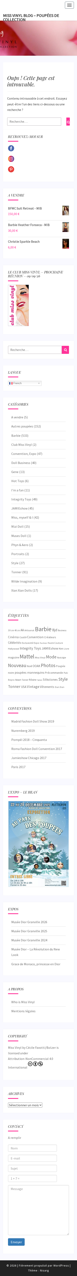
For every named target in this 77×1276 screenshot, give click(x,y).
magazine (13, 657)
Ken (61, 648)
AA (22, 630)
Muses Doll (18, 536)
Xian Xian (59, 687)
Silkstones (50, 679)
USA (23, 687)
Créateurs (50, 637)
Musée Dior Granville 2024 (29, 940)
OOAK (36, 666)
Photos (48, 665)
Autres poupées (22, 426)
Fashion (43, 643)
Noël (29, 666)
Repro (11, 679)
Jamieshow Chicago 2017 (28, 758)
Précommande (54, 672)
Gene (14, 472)
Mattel (27, 656)
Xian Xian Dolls (21, 590)
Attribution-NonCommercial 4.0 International (30, 1063)
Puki (66, 672)
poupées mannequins (29, 672)
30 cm (11, 630)
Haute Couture (55, 643)
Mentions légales (23, 1011)
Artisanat (29, 630)
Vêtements (47, 687)
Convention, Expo (23, 454)
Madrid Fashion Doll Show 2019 (32, 721)
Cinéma (13, 637)
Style (14, 563)
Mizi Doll (17, 526)
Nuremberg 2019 (23, 731)
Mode (51, 657)
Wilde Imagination (24, 581)
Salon (39, 680)
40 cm (17, 630)
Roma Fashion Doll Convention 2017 (36, 749)
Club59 (22, 637)
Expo (36, 642)
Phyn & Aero (19, 545)
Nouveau (17, 665)
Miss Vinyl (40, 657)
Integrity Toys (21, 499)
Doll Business (20, 463)
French (17, 383)
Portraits (17, 554)
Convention (35, 637)
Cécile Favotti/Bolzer (41, 1047)
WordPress (61, 1265)
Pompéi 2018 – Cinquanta (29, 740)
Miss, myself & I (22, 517)
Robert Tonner (21, 679)
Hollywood (13, 648)
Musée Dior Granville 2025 (29, 931)
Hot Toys (17, 481)
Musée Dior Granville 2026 (29, 922)
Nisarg (44, 1270)
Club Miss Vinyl (21, 445)
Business (62, 630)
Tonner (16, 572)
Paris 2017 (18, 767)
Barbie (16, 435)
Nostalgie (61, 657)
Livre (66, 648)
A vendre (17, 417)
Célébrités (14, 643)
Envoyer (16, 1242)
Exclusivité (27, 642)
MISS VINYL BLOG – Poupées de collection (31, 17)
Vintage (33, 686)
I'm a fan (17, 490)
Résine (33, 680)
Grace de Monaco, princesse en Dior (35, 964)
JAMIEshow (19, 508)
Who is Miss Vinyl (23, 1002)
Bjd (54, 629)
